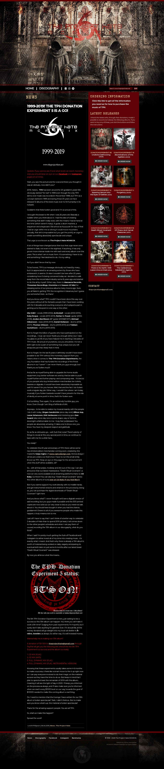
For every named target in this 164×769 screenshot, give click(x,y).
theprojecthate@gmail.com (61, 644)
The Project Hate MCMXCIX (81, 28)
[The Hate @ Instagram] (69, 89)
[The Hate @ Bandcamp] (73, 89)
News (52, 726)
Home (30, 88)
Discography (49, 88)
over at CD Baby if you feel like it (64, 480)
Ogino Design (132, 744)
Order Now (102, 161)
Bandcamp (76, 738)
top (82, 755)
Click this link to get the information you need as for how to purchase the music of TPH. (111, 104)
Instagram (64, 738)
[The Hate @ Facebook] (65, 89)
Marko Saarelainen (130, 742)
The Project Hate (63, 726)
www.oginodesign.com (59, 454)
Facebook (53, 738)
